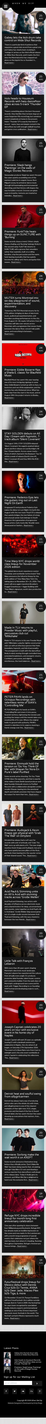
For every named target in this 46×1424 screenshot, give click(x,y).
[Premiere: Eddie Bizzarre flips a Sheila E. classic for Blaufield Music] (23, 354)
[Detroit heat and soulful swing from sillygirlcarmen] (23, 1078)
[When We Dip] (23, 8)
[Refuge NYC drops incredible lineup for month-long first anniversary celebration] (23, 1200)
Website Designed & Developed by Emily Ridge (25, 1403)
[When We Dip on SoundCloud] (23, 1391)
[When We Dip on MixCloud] (31, 1391)
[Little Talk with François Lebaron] (23, 943)
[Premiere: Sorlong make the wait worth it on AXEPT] (23, 1139)
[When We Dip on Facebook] (6, 1391)
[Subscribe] (37, 1383)
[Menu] (6, 6)
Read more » (9, 63)
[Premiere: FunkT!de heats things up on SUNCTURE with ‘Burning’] (23, 216)
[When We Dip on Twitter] (14, 1391)
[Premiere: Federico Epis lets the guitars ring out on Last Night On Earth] (23, 482)
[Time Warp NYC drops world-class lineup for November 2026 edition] (23, 546)
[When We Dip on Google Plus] (40, 1391)
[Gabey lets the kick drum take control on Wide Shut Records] (23, 22)
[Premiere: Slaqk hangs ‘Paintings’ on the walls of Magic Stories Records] (23, 149)
